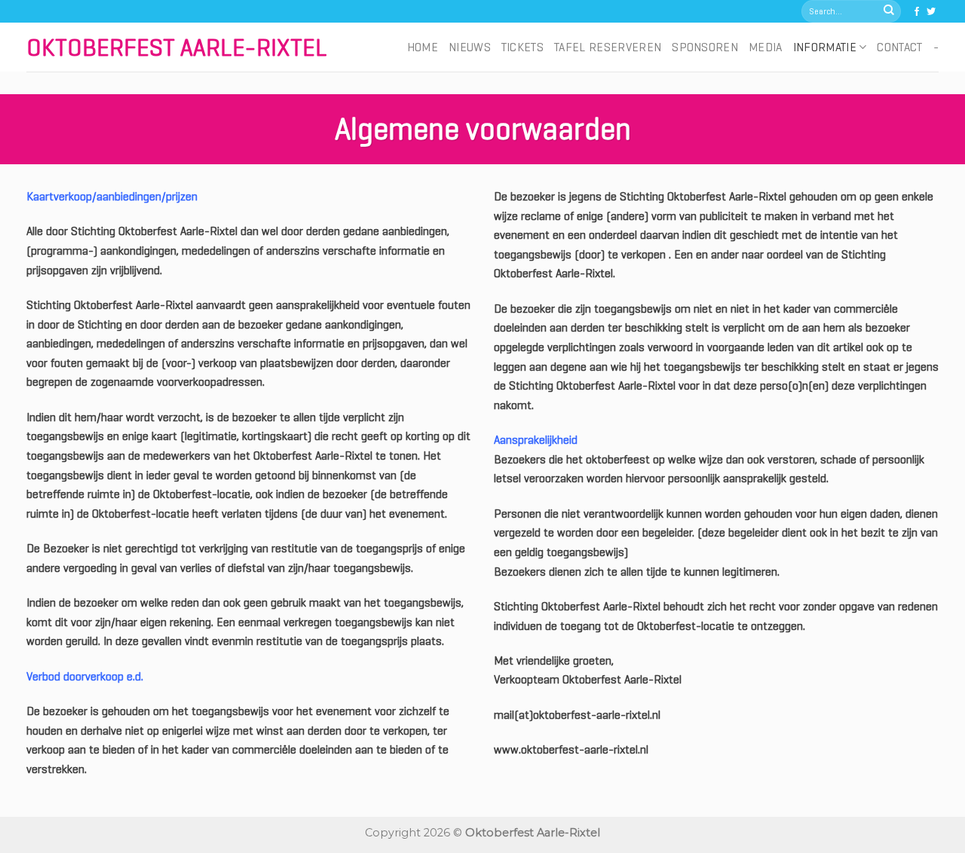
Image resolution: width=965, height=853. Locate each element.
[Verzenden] (889, 11)
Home (422, 47)
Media (766, 47)
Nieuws (470, 47)
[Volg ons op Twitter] (931, 11)
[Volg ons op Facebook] (916, 11)
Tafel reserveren (607, 47)
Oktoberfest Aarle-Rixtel (176, 47)
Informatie (824, 47)
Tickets (522, 47)
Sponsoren (705, 47)
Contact (899, 47)
